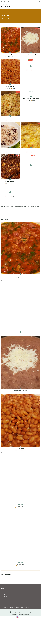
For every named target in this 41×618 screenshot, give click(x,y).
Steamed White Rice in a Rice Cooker (31, 98)
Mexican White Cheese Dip (20, 334)
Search (2, 211)
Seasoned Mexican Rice (31, 67)
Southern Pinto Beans (10, 86)
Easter (39, 123)
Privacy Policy (27, 607)
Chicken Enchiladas (20, 506)
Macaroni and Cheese (30, 166)
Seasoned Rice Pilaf (10, 118)
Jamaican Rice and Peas (10, 149)
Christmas (18, 155)
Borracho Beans (10, 54)
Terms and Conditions (4, 596)
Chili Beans (10, 194)
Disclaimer (2, 599)
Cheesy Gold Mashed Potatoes (30, 149)
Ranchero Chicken (20, 564)
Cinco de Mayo (17, 28)
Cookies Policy (3, 594)
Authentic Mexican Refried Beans (31, 54)
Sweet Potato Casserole (10, 181)
